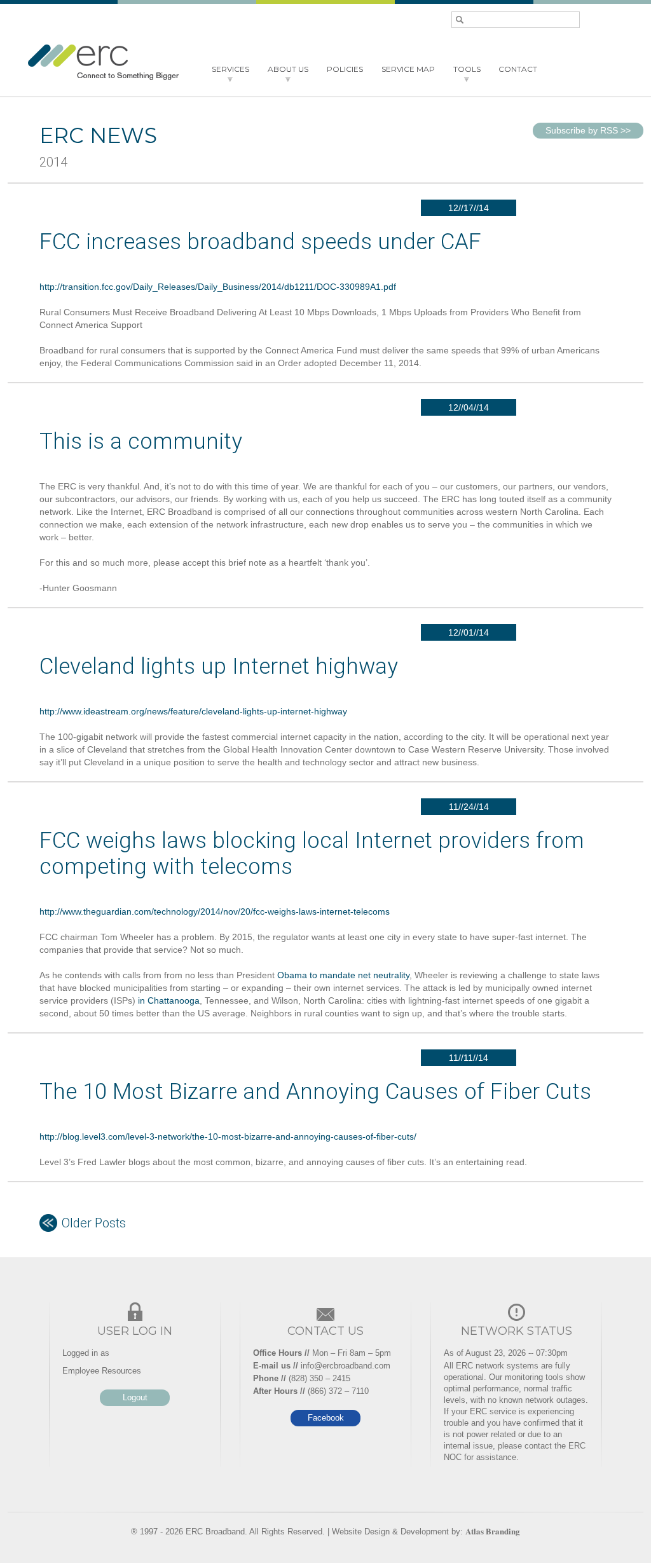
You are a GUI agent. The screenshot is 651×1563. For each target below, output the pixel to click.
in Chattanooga (169, 1000)
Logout (135, 1397)
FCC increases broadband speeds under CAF (260, 242)
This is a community (140, 441)
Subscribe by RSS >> (588, 130)
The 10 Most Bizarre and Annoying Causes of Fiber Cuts (315, 1092)
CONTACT (517, 69)
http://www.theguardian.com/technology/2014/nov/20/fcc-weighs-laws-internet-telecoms (214, 911)
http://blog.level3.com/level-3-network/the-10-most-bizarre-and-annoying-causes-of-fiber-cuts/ (227, 1136)
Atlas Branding (492, 1531)
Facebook (326, 1418)
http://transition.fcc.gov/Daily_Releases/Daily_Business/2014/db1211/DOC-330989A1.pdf (217, 287)
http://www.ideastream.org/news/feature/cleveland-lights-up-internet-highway (193, 711)
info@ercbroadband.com (345, 1365)
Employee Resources (101, 1370)
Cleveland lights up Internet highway (218, 666)
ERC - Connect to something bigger (103, 62)
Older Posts (94, 1223)
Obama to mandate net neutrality (343, 975)
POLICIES (345, 69)
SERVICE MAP (408, 69)
